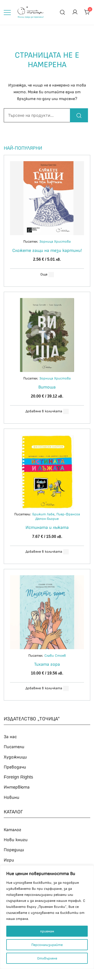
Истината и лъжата (47, 527)
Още (43, 274)
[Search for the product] (79, 115)
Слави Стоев (55, 655)
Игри (9, 859)
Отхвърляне (47, 958)
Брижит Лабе (43, 514)
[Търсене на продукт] (62, 12)
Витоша (47, 387)
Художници (15, 756)
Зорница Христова (55, 241)
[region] (47, 917)
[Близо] (89, 869)
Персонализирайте (47, 945)
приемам (47, 931)
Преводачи (15, 766)
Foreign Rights (18, 777)
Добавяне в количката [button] (44, 411)
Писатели (14, 746)
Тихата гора (47, 664)
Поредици (14, 849)
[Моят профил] (75, 12)
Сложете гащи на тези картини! (47, 250)
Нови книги (16, 839)
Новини (11, 797)
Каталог (12, 829)
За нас (10, 736)
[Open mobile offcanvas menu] (7, 12)
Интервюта (17, 787)
